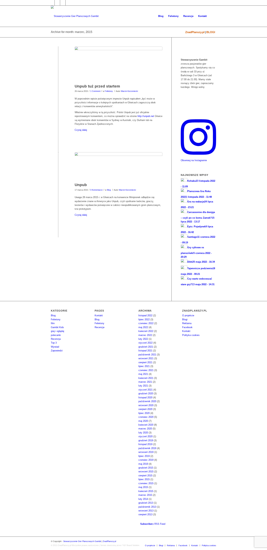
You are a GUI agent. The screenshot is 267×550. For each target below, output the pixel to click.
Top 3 (54, 342)
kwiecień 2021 (145, 378)
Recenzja (56, 339)
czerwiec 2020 (145, 417)
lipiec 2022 (144, 319)
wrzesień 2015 (145, 471)
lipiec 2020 (144, 413)
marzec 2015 (145, 495)
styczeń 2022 (145, 342)
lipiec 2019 (144, 456)
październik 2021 (147, 354)
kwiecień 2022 (145, 331)
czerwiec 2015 (145, 483)
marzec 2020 (145, 428)
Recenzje (99, 327)
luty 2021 (143, 385)
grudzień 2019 (145, 440)
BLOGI (210, 32)
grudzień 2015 (145, 467)
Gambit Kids (57, 327)
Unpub (81, 185)
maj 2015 (143, 487)
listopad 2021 (145, 350)
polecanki (56, 335)
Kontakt (99, 315)
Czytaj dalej (81, 130)
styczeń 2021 (145, 389)
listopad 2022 (145, 315)
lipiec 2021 (144, 366)
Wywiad (55, 346)
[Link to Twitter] (57, 2)
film (53, 323)
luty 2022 (143, 339)
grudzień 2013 (145, 502)
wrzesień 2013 (145, 510)
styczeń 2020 (145, 436)
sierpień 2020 (145, 409)
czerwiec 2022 (145, 323)
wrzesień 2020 (145, 405)
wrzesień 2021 (145, 358)
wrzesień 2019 (145, 452)
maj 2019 (143, 464)
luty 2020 (143, 432)
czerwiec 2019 (145, 460)
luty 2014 (143, 499)
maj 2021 (143, 374)
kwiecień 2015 (145, 491)
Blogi (184, 319)
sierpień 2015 (145, 475)
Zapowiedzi (57, 350)
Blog (109, 190)
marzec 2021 (145, 381)
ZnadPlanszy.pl (195, 32)
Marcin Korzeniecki (129, 91)
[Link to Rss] (68, 2)
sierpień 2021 (145, 362)
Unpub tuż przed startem (97, 86)
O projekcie (188, 315)
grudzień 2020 (145, 393)
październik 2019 (147, 448)
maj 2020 (143, 421)
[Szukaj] (212, 16)
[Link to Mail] (62, 2)
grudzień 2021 (145, 346)
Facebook (187, 327)
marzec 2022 (145, 335)
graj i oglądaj (57, 331)
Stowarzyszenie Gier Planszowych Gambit (82, 541)
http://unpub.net (145, 116)
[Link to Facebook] (51, 2)
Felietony (109, 91)
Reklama (186, 323)
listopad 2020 (145, 397)
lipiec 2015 (144, 479)
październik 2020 (147, 401)
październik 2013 (147, 506)
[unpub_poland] (118, 64)
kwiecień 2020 (145, 424)
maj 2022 (143, 327)
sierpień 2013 (145, 514)
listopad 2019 (145, 444)
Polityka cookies (191, 335)
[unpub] (118, 166)
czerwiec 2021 (145, 370)
